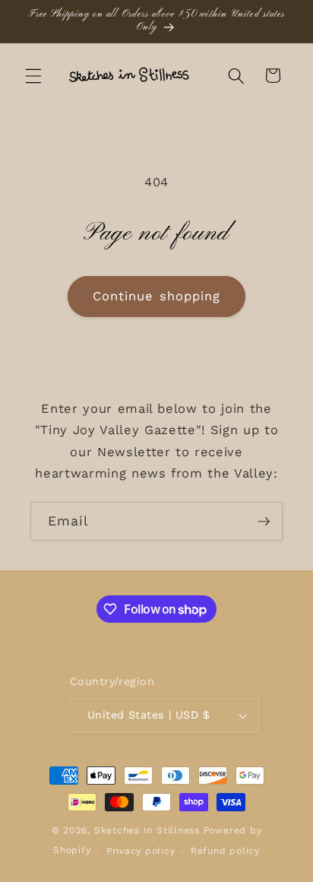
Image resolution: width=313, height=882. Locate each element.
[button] (33, 75)
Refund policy (225, 851)
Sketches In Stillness (147, 830)
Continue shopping (157, 296)
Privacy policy (140, 851)
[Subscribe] (263, 521)
